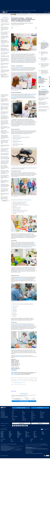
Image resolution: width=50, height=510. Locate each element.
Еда (12, 417)
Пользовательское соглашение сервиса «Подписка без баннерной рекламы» (34, 453)
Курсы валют (26, 10)
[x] (23, 425)
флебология (14, 307)
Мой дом (23, 416)
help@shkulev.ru (6, 450)
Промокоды (34, 10)
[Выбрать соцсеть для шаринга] (36, 28)
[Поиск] (45, 12)
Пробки (25, 12)
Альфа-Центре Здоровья (21, 59)
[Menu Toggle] (1, 12)
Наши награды (3, 412)
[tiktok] (27, 425)
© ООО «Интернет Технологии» (4, 455)
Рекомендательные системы (28, 452)
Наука (23, 417)
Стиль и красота (42, 412)
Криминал (23, 412)
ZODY (29, 10)
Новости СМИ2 (13, 391)
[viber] (19, 425)
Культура (23, 413)
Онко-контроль (15, 142)
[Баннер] (13, 14)
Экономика (41, 416)
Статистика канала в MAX (4, 417)
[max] (21, 425)
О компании (2, 411)
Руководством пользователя (28, 447)
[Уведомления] (47, 12)
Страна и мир (42, 413)
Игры (31, 10)
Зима (23, 411)
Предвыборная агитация (4, 416)
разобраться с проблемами (19, 68)
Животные (13, 418)
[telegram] (13, 425)
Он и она (32, 411)
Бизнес (13, 412)
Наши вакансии (3, 413)
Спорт (41, 411)
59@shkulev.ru (9, 449)
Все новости (5, 17)
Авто (12, 411)
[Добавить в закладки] (12, 28)
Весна (13, 413)
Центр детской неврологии (27, 199)
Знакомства (7, 10)
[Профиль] (49, 12)
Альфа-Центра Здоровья (20, 355)
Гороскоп (22, 10)
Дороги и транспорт (15, 416)
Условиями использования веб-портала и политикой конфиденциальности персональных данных (36, 448)
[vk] (15, 425)
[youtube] (25, 425)
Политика (32, 413)
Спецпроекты (42, 417)
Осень (32, 412)
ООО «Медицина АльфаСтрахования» (17, 382)
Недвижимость (3, 10)
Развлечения (33, 417)
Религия (32, 418)
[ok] (17, 425)
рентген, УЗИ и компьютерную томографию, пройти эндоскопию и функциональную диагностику (23, 96)
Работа (32, 416)
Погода (11, 10)
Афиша (19, 10)
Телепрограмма (15, 10)
